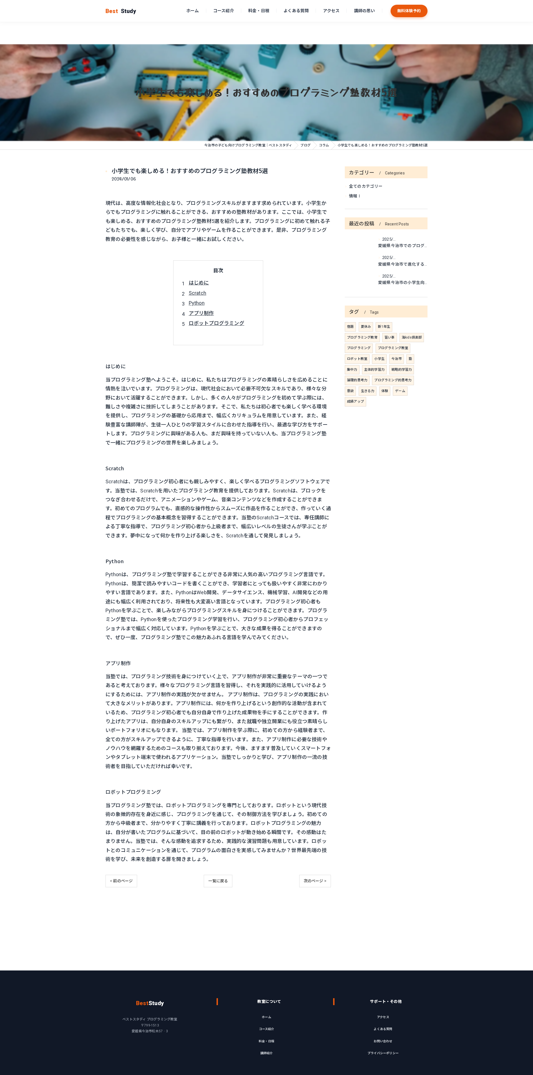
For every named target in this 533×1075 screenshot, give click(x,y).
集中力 (352, 370)
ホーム (192, 10)
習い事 (389, 337)
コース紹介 (223, 10)
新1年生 (384, 327)
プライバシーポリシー (383, 1053)
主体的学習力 (374, 370)
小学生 (379, 359)
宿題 (350, 327)
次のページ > (315, 881)
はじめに (199, 283)
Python (197, 303)
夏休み (366, 327)
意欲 (350, 391)
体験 (384, 391)
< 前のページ (121, 881)
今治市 (396, 359)
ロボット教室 (357, 359)
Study (120, 11)
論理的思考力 (357, 380)
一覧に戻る (218, 881)
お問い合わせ (383, 1041)
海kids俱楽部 (412, 337)
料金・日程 (258, 10)
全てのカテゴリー (366, 186)
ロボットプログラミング (216, 323)
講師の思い (364, 10)
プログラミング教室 (393, 348)
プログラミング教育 (362, 337)
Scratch (197, 293)
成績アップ (355, 401)
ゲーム (400, 391)
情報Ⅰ (355, 196)
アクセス (331, 10)
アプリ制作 (201, 313)
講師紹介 (266, 1053)
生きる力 (367, 391)
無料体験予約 (409, 11)
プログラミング (359, 348)
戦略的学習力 (401, 370)
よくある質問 (296, 10)
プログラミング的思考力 (392, 380)
